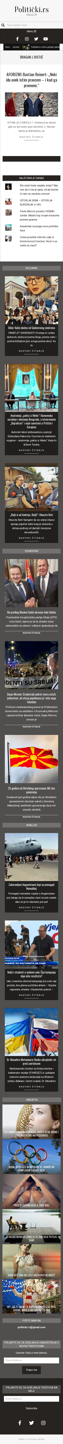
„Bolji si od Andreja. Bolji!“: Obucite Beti (31, 515)
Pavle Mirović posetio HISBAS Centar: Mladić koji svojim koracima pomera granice (39, 215)
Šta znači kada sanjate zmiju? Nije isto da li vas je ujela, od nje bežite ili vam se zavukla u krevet (39, 189)
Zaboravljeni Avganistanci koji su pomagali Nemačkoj (31, 886)
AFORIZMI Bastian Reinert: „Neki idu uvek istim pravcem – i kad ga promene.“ (31, 79)
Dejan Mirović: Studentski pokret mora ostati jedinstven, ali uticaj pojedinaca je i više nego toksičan (31, 698)
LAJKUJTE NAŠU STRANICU (32, 158)
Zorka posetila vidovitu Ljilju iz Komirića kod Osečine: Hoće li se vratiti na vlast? (38, 241)
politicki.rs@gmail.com (31, 1327)
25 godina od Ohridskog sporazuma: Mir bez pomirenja (31, 790)
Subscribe (31, 1408)
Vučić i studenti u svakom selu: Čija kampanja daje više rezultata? (31, 974)
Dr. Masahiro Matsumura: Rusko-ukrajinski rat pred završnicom (31, 1061)
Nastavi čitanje (31, 137)
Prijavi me (31, 1369)
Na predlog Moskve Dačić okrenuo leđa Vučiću (31, 612)
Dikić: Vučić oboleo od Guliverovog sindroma (31, 328)
